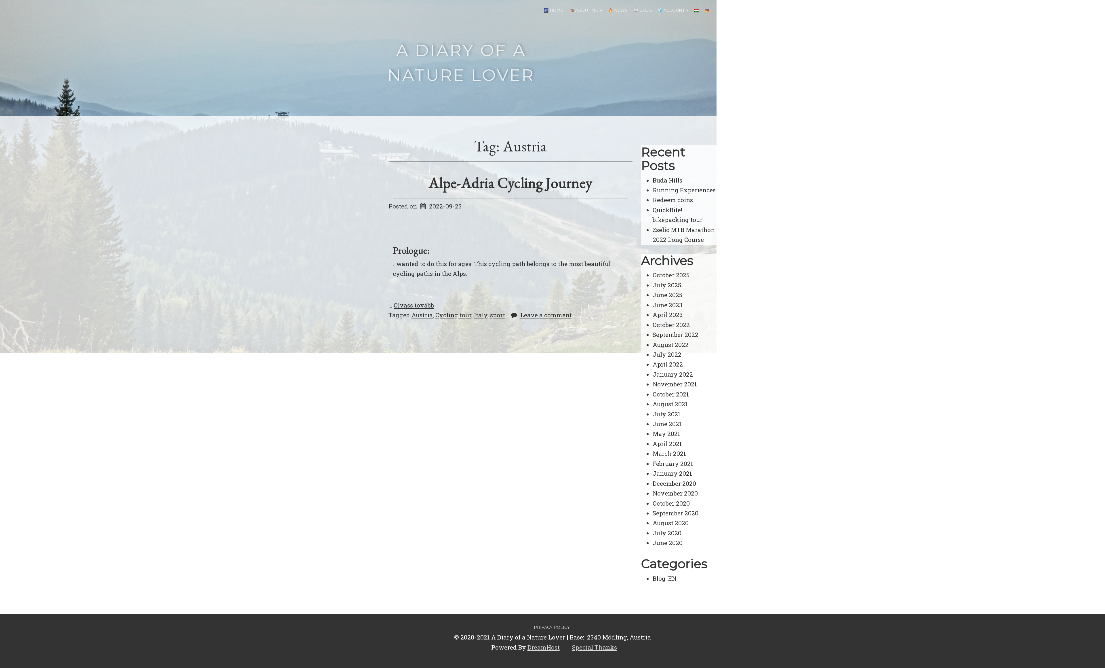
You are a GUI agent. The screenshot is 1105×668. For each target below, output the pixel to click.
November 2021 (675, 384)
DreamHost (543, 647)
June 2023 (667, 305)
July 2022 (667, 354)
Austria (422, 315)
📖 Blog (642, 10)
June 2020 (668, 543)
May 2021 (666, 434)
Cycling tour (453, 315)
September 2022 (675, 335)
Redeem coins (673, 200)
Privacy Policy (552, 627)
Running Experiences (684, 190)
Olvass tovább (414, 305)
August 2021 (670, 404)
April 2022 (668, 364)
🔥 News (618, 10)
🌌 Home (553, 10)
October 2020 (671, 503)
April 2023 (668, 315)
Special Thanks (594, 647)
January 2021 (672, 473)
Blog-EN (665, 578)
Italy (480, 315)
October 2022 (671, 325)
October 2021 (671, 394)
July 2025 (667, 285)
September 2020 (675, 513)
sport (497, 315)
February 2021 (673, 464)
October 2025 (671, 275)
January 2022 (673, 374)
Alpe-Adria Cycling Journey (510, 182)
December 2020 (674, 483)
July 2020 (667, 533)
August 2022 (671, 345)
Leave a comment (546, 315)
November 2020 (675, 493)
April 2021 (667, 444)
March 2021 (669, 453)
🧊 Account (672, 10)
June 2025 (667, 295)
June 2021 (667, 424)
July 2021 (667, 414)
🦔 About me (584, 10)
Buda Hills (667, 180)
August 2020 (671, 523)
